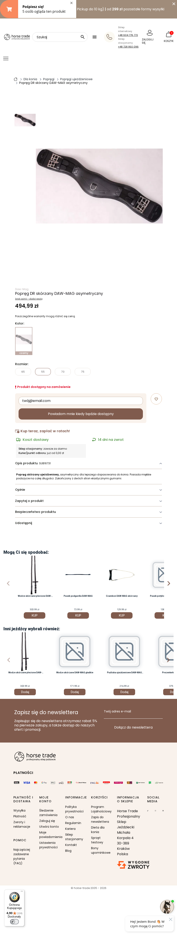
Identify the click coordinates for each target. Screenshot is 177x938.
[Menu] (21, 892)
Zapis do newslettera (100, 819)
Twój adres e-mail (117, 711)
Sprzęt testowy (97, 840)
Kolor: (19, 324)
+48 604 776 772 (128, 35)
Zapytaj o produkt (29, 501)
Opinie (20, 489)
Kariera (70, 829)
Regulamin (73, 823)
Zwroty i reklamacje (21, 824)
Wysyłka (19, 810)
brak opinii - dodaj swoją (29, 298)
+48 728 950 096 (128, 46)
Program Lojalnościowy (101, 809)
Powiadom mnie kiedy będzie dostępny (81, 413)
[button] (95, 37)
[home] (15, 79)
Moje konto (45, 799)
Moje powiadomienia (49, 834)
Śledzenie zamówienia (48, 812)
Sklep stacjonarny (74, 836)
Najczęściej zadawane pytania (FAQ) (21, 856)
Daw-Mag (21, 289)
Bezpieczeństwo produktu (35, 512)
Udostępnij (23, 523)
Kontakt (71, 845)
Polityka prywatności (74, 809)
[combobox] (60, 37)
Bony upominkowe (101, 850)
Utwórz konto (49, 826)
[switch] (14, 921)
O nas (69, 817)
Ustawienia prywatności (48, 845)
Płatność (19, 816)
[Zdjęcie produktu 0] (25, 120)
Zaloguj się (47, 821)
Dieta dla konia (97, 829)
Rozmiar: (21, 364)
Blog (68, 851)
